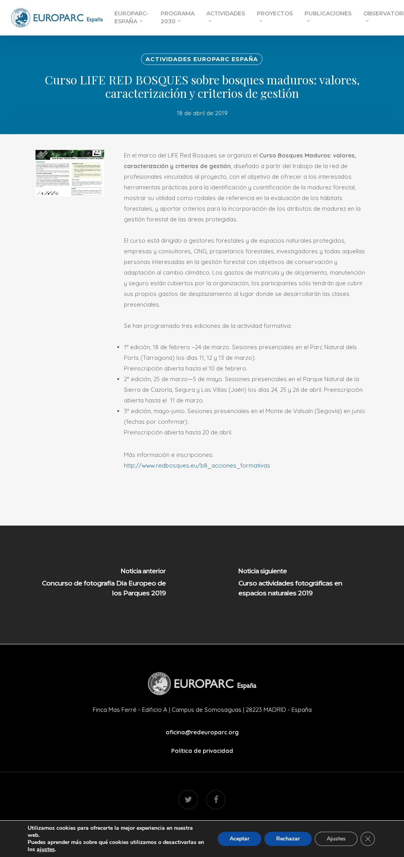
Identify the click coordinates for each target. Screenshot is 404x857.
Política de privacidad (202, 750)
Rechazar (288, 838)
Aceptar (239, 838)
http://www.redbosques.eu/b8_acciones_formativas (197, 465)
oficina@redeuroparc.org (202, 732)
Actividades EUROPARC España (202, 59)
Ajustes (336, 838)
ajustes (46, 849)
